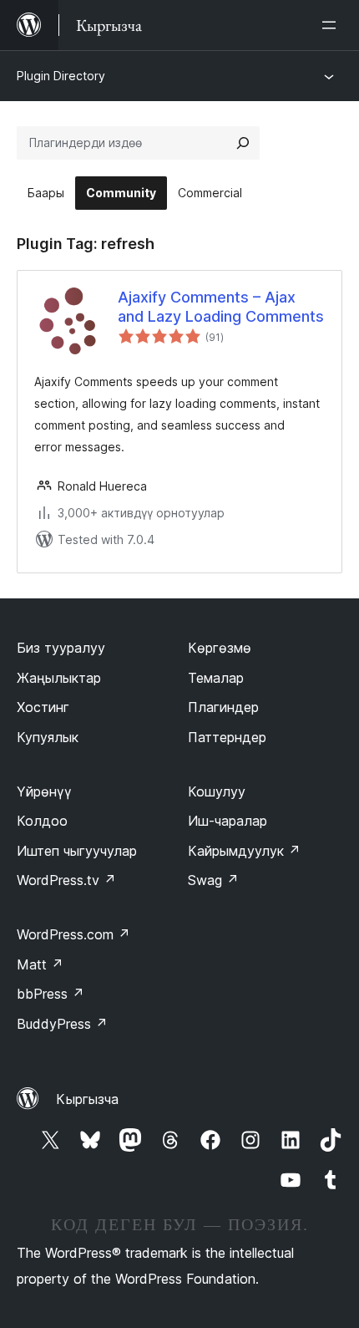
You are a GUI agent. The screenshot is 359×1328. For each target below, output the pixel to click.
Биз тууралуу (61, 647)
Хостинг (43, 707)
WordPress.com (73, 934)
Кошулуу (216, 791)
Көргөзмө (219, 647)
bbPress (50, 993)
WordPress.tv (66, 880)
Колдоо (42, 820)
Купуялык (47, 737)
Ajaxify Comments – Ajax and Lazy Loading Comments (221, 306)
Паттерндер (227, 737)
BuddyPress (62, 1023)
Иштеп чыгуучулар (77, 850)
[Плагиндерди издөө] (243, 143)
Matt (40, 964)
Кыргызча (87, 1099)
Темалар (216, 677)
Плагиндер (223, 707)
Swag (213, 880)
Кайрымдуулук (244, 850)
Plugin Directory (61, 76)
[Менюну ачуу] (332, 25)
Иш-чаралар (227, 820)
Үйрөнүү (44, 791)
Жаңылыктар (59, 677)
